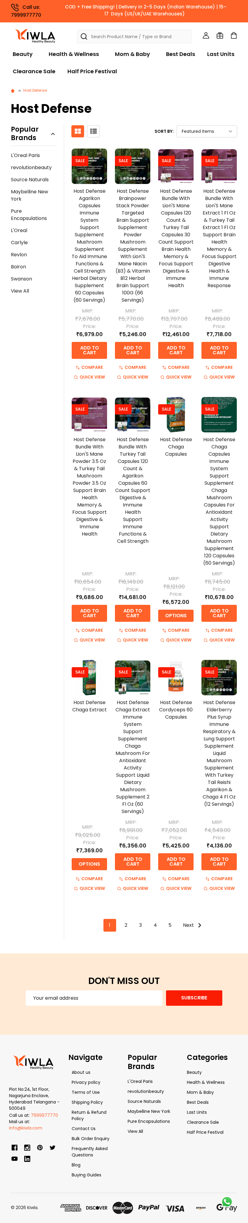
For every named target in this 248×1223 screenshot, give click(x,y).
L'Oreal (19, 230)
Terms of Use (86, 1092)
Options (176, 615)
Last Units (220, 54)
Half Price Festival (92, 71)
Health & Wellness (74, 54)
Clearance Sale (34, 71)
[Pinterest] (39, 1147)
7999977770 (44, 1115)
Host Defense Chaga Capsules (176, 446)
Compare (92, 367)
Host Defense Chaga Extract (89, 706)
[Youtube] (14, 1158)
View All (20, 290)
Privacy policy (86, 1082)
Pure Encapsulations (29, 215)
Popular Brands (25, 134)
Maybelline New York (29, 195)
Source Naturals (30, 179)
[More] (246, 8)
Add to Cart (89, 350)
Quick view (92, 377)
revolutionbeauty (31, 167)
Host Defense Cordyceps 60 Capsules (176, 709)
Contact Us (84, 1129)
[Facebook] (14, 1147)
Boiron (18, 266)
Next (189, 925)
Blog (76, 1165)
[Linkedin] (27, 1158)
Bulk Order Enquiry (90, 1139)
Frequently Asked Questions (90, 1152)
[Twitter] (52, 1147)
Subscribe (194, 997)
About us (81, 1072)
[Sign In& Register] (206, 35)
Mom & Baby (132, 54)
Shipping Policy (87, 1102)
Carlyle (19, 242)
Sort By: (164, 131)
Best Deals (180, 54)
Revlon (19, 254)
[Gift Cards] (220, 35)
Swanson (21, 278)
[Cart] (233, 35)
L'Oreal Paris (25, 155)
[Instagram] (27, 1147)
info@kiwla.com (25, 1128)
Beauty (23, 54)
